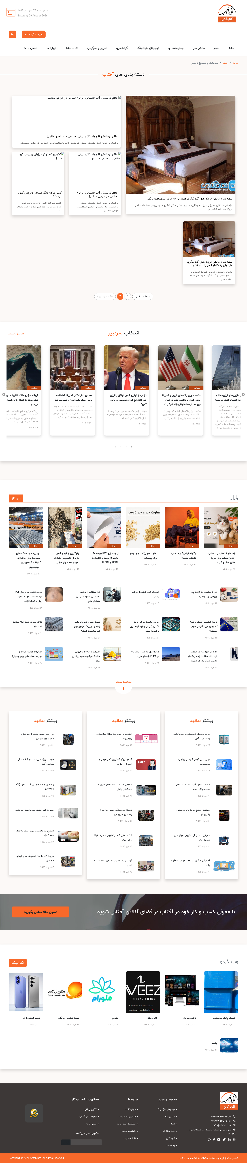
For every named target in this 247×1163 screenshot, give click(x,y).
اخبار (217, 48)
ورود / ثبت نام (33, 34)
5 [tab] (131, 447)
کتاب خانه (71, 48)
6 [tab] (137, 447)
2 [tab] (115, 447)
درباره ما (51, 48)
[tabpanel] (43, 390)
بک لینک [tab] (18, 963)
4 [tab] (126, 447)
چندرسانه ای (176, 48)
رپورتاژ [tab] (16, 498)
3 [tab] (121, 447)
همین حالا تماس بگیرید (40, 912)
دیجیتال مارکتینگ (148, 48)
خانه (231, 48)
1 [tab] (110, 447)
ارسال (66, 1142)
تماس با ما (30, 48)
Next (4, 394)
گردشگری (122, 48)
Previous (243, 394)
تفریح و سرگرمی (97, 48)
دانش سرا (199, 48)
